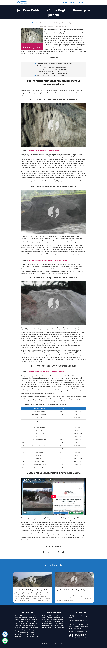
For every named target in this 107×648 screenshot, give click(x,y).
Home (34, 23)
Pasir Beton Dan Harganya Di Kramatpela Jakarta (53, 69)
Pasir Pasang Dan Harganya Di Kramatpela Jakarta (53, 67)
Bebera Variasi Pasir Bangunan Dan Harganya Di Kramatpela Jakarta (54, 64)
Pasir (38, 23)
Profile (72, 2)
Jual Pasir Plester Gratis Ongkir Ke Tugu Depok (43, 150)
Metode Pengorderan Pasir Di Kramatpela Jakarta (51, 75)
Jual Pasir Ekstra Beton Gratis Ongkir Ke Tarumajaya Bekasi (47, 260)
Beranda (65, 2)
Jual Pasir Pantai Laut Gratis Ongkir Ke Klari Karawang (46, 371)
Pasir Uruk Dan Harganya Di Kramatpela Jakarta (53, 73)
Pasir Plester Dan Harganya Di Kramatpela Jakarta (53, 71)
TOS (87, 2)
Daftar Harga (80, 2)
